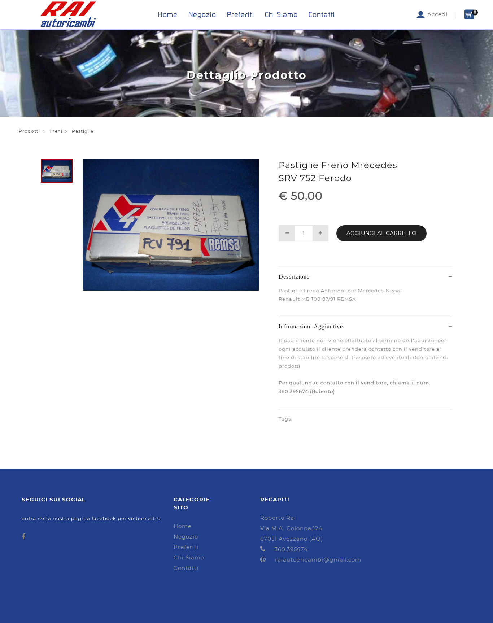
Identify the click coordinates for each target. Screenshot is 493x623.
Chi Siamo (281, 14)
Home (168, 14)
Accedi (437, 14)
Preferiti (240, 14)
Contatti (322, 14)
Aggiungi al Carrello (381, 233)
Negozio (202, 14)
